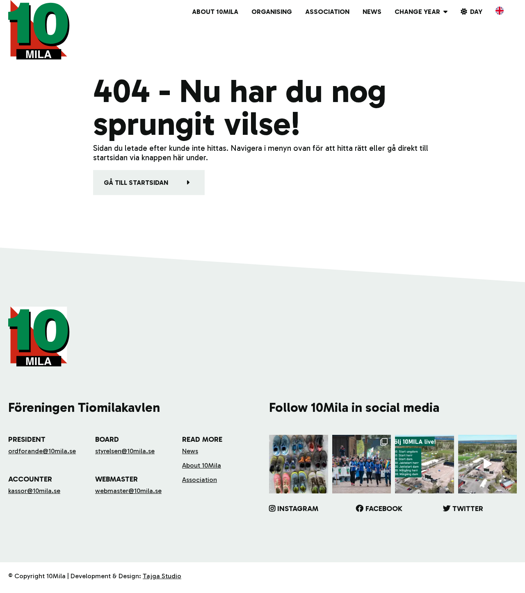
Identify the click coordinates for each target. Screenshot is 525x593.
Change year (417, 12)
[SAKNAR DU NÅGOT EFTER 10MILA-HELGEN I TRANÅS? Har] (298, 464)
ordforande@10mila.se (42, 451)
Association (327, 12)
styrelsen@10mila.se (125, 451)
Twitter (467, 508)
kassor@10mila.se (34, 491)
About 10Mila (215, 12)
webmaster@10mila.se (128, 491)
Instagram (297, 508)
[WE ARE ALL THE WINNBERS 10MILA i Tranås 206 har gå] (361, 464)
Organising (271, 12)
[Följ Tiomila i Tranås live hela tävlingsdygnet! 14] (424, 464)
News (372, 12)
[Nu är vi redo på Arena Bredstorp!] (487, 464)
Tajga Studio (162, 576)
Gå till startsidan (136, 182)
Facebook (383, 508)
